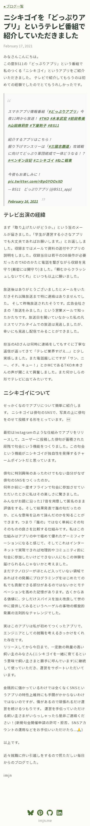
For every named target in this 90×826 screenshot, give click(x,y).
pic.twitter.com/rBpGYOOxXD (35, 181)
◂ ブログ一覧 (13, 6)
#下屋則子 (38, 125)
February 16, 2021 (23, 201)
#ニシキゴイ (43, 160)
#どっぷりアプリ (62, 111)
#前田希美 (76, 118)
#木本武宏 (58, 118)
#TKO (44, 118)
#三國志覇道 (58, 146)
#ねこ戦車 (63, 160)
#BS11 (53, 125)
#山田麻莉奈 (18, 125)
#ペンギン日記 (20, 160)
